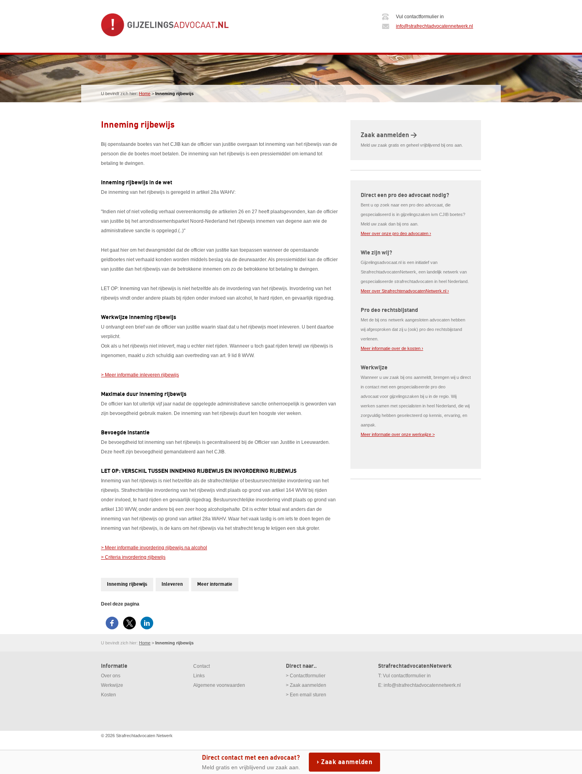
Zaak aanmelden (346, 762)
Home (144, 93)
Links (199, 675)
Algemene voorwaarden (219, 685)
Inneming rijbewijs (127, 584)
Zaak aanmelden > (389, 135)
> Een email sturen (306, 695)
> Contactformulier (305, 675)
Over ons (110, 675)
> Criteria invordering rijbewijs (133, 557)
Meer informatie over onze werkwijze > (398, 434)
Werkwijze (112, 685)
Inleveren (172, 584)
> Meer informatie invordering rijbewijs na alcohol (154, 547)
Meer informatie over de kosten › (392, 348)
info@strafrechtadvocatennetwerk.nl (434, 26)
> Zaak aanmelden (306, 685)
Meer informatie (214, 584)
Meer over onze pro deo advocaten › (396, 233)
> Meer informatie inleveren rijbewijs (140, 375)
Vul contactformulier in (407, 675)
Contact (201, 666)
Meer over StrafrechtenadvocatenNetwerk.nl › (405, 291)
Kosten (108, 695)
